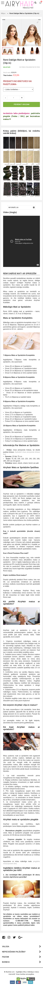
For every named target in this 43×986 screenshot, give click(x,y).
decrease (5, 98)
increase (22, 98)
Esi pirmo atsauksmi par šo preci (29, 67)
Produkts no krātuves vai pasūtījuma (17, 83)
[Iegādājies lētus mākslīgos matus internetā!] (19, 4)
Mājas (3, 13)
